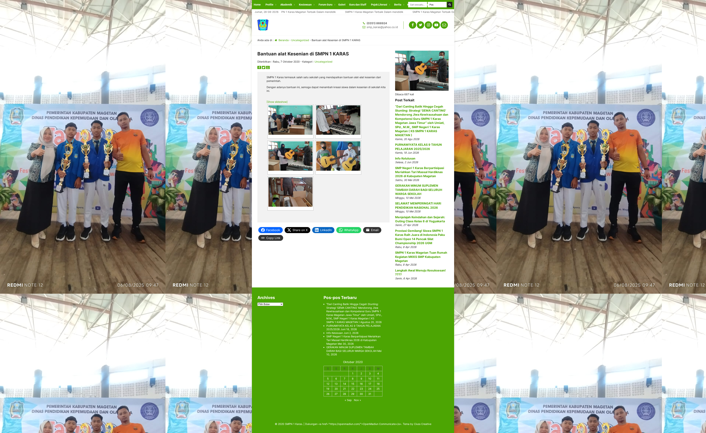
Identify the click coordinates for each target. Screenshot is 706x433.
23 (361, 388)
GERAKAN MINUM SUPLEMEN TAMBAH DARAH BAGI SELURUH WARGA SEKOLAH (418, 190)
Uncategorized (300, 40)
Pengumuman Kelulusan (268, 13)
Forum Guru (325, 4)
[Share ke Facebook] (259, 67)
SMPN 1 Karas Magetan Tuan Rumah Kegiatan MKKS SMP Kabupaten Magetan (421, 257)
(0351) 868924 (377, 23)
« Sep (348, 400)
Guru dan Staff (357, 4)
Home (257, 4)
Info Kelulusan (405, 158)
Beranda (283, 40)
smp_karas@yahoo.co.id (382, 27)
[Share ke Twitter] (264, 67)
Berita (397, 4)
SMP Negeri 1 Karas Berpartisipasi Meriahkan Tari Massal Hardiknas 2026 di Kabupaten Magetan (419, 172)
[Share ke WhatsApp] (268, 67)
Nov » (357, 400)
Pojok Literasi (379, 4)
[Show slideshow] (277, 101)
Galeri (341, 4)
